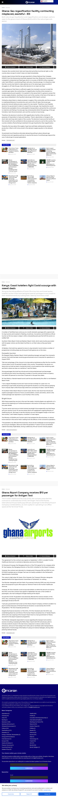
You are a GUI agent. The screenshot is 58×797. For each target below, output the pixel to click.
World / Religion (34, 747)
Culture (4, 728)
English (45, 1)
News (31, 724)
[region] (29, 790)
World (31, 745)
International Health (35, 720)
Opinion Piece (33, 726)
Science (32, 732)
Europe (4, 741)
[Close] (56, 784)
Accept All (47, 794)
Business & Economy (7, 724)
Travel (31, 741)
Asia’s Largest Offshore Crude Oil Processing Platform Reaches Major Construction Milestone (51, 152)
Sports (32, 734)
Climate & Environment (8, 726)
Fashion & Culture (6, 743)
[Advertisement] (29, 276)
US (30, 743)
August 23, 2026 (50, 167)
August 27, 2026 (31, 154)
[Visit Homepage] (30, 2)
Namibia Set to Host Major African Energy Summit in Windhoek (32, 150)
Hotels (31, 715)
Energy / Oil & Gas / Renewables (10, 734)
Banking (4, 720)
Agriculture (5, 713)
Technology (33, 739)
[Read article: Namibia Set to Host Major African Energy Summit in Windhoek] (24, 150)
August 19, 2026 (50, 181)
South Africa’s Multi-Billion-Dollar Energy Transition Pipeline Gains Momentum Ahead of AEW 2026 (32, 163)
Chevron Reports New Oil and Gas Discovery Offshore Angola (51, 178)
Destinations (5, 730)
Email (11, 775)
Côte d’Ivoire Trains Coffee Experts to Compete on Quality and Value (13, 150)
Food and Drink (6, 747)
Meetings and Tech (35, 722)
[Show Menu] (2, 2)
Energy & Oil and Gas (7, 736)
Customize (11, 794)
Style (31, 736)
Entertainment (6, 739)
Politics (32, 728)
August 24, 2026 (50, 157)
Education (4, 732)
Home (3, 7)
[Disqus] (29, 209)
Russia (31, 730)
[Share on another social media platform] (55, 67)
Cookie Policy (47, 790)
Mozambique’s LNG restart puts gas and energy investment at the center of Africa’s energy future (13, 179)
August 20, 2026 (12, 184)
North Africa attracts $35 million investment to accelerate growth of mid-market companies (32, 179)
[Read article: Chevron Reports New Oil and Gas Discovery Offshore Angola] (43, 177)
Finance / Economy (7, 745)
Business (8, 7)
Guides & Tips (5, 749)
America (4, 715)
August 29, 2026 (12, 154)
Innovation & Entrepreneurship (38, 717)
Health (31, 713)
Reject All (29, 794)
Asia (3, 717)
